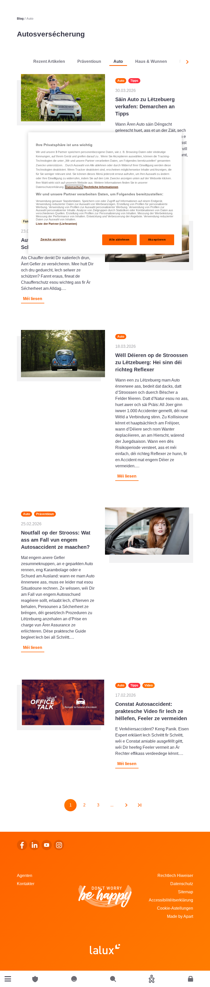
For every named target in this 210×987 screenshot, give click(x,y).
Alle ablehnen (119, 239)
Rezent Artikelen (49, 61)
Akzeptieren (157, 239)
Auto (118, 61)
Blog (20, 18)
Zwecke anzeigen (53, 239)
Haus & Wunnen (151, 61)
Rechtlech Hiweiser (175, 875)
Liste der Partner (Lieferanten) (56, 223)
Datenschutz (181, 884)
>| (139, 805)
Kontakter (25, 884)
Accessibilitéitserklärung (171, 900)
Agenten (24, 875)
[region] (105, 193)
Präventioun (89, 61)
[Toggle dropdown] (8, 979)
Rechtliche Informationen (101, 186)
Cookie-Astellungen (175, 908)
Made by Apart (180, 916)
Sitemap (185, 892)
